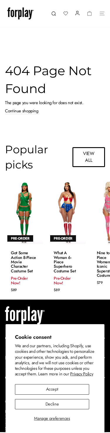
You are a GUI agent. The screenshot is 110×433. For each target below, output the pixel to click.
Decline (52, 404)
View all (88, 157)
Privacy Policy (81, 374)
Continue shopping (21, 111)
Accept (52, 389)
